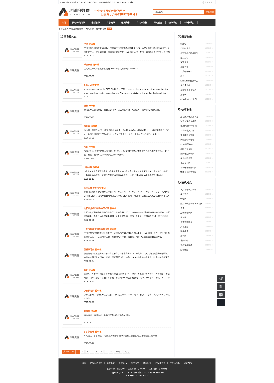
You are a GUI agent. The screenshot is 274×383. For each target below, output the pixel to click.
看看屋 (87, 311)
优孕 (86, 44)
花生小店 (184, 231)
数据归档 (125, 22)
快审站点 (173, 22)
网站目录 (90, 29)
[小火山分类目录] (98, 11)
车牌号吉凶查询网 (188, 172)
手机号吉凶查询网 (188, 167)
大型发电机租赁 (187, 140)
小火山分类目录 (76, 29)
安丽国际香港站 (91, 188)
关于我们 (142, 368)
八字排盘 (184, 227)
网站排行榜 (141, 22)
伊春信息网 (89, 290)
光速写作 (184, 67)
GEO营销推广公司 (188, 99)
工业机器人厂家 (187, 130)
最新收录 (95, 22)
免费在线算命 (186, 222)
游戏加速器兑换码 (188, 90)
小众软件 (184, 240)
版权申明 (132, 368)
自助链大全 (185, 48)
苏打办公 (184, 57)
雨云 (182, 76)
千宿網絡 (88, 64)
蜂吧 (86, 270)
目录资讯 (110, 22)
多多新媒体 (89, 331)
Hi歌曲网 (88, 167)
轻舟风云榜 (185, 85)
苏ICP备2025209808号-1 (137, 375)
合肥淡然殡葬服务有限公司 (96, 208)
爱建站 (183, 44)
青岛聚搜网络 (186, 245)
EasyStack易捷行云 (189, 81)
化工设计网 (185, 163)
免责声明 (121, 368)
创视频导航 (89, 249)
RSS (109, 29)
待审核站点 (189, 22)
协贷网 (183, 199)
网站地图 (208, 2)
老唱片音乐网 (186, 149)
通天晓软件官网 (187, 135)
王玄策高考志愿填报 (189, 53)
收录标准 (111, 368)
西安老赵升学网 (187, 153)
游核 (86, 105)
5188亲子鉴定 (186, 144)
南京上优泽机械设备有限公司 (193, 203)
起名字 (183, 217)
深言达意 (184, 62)
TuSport (88, 85)
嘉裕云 (183, 94)
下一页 (118, 351)
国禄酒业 (184, 250)
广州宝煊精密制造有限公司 (96, 229)
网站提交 (158, 22)
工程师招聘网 (186, 213)
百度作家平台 (186, 71)
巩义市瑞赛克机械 (188, 189)
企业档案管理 (186, 158)
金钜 (182, 208)
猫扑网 (87, 126)
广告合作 (163, 368)
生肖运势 (184, 194)
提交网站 (188, 363)
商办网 (183, 236)
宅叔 (86, 146)
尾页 (127, 351)
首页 (64, 22)
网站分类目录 (78, 22)
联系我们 (153, 368)
